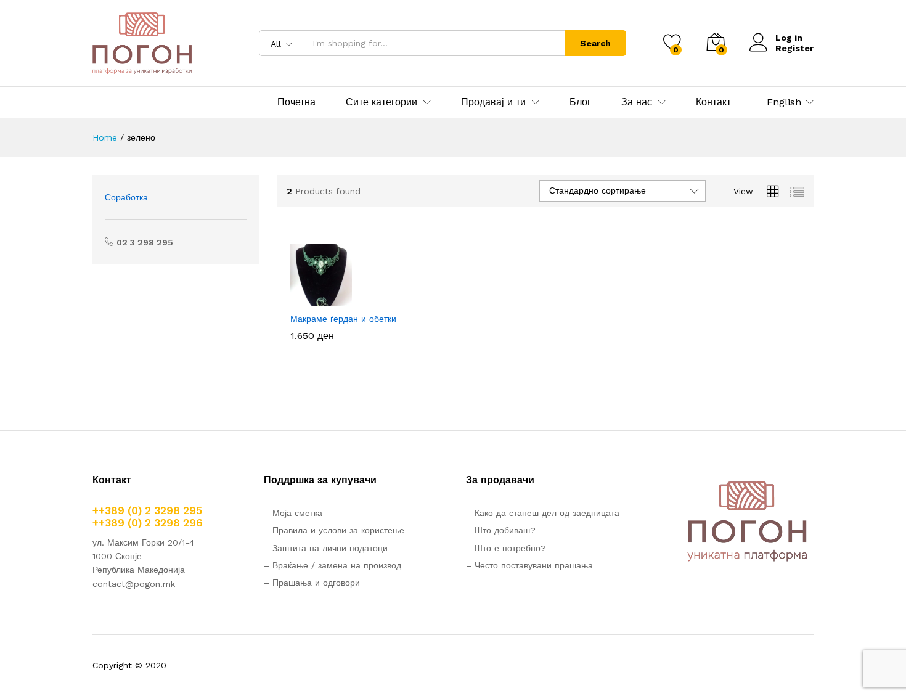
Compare (387, 298)
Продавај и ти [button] (493, 102)
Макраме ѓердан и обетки (343, 319)
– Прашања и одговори (312, 583)
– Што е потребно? (506, 548)
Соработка (126, 197)
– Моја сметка (293, 513)
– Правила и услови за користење (334, 530)
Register (794, 48)
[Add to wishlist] (358, 298)
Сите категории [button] (381, 102)
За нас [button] (636, 102)
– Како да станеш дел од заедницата (542, 513)
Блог (580, 102)
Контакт (713, 102)
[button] (302, 298)
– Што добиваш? (501, 530)
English (784, 102)
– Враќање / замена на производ (332, 565)
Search (595, 43)
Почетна (296, 102)
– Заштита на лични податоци (326, 548)
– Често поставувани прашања (529, 565)
